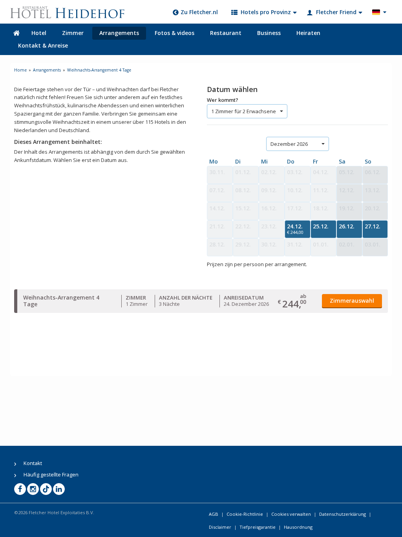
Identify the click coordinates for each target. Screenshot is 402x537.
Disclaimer (220, 527)
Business (269, 33)
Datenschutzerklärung (342, 514)
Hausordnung (298, 527)
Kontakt (33, 463)
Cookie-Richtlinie (245, 514)
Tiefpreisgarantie (257, 527)
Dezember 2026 (289, 143)
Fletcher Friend (336, 12)
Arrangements (119, 33)
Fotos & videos (174, 33)
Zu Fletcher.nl (199, 12)
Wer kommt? (222, 99)
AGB (213, 514)
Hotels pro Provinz (265, 12)
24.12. (295, 229)
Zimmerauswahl (352, 300)
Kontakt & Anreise (43, 45)
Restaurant (225, 33)
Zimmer (73, 33)
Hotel (38, 33)
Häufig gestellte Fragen (51, 474)
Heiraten (308, 33)
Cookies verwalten (291, 514)
